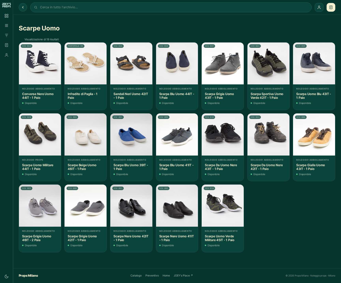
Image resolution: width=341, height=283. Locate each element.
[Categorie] (6, 25)
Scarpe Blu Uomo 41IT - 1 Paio (176, 167)
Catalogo (135, 275)
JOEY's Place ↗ (183, 275)
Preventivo (152, 275)
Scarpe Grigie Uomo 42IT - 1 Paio (82, 238)
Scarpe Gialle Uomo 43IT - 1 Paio (310, 167)
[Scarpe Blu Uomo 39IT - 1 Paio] (131, 134)
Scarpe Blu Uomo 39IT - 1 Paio (130, 167)
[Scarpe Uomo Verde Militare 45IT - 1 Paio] (223, 206)
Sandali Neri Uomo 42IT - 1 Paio (130, 96)
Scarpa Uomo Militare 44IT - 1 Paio (37, 167)
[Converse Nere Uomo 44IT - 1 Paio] (40, 63)
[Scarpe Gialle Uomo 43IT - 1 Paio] (314, 134)
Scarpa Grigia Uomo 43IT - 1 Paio (219, 96)
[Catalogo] (6, 15)
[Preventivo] (6, 45)
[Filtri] (6, 35)
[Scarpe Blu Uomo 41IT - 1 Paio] (177, 134)
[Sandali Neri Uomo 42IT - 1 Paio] (131, 63)
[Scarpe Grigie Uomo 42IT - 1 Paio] (86, 206)
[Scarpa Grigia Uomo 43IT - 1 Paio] (223, 63)
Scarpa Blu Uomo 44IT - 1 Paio (176, 96)
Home (166, 275)
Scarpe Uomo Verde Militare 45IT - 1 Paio (219, 238)
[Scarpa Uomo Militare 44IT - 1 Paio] (40, 134)
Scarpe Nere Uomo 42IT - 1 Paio (130, 238)
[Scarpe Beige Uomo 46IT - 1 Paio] (86, 134)
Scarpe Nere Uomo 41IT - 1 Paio (176, 238)
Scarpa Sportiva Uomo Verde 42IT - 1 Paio (267, 96)
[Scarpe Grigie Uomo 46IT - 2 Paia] (40, 206)
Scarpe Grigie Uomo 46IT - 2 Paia (36, 238)
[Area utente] (6, 55)
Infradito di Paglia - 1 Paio (82, 96)
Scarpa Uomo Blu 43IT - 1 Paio (313, 96)
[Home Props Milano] (6, 5)
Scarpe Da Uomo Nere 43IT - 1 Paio (221, 167)
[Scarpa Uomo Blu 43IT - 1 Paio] (314, 63)
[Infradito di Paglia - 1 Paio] (86, 63)
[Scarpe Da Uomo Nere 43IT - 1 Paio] (223, 134)
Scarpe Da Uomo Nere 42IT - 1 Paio (267, 167)
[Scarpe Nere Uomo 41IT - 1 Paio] (177, 206)
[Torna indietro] (23, 7)
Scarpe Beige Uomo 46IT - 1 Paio (82, 167)
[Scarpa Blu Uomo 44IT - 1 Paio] (177, 63)
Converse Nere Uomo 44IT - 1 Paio (38, 96)
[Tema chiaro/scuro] (6, 276)
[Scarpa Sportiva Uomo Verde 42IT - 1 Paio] (268, 63)
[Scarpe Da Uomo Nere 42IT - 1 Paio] (268, 134)
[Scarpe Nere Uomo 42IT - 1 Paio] (131, 206)
